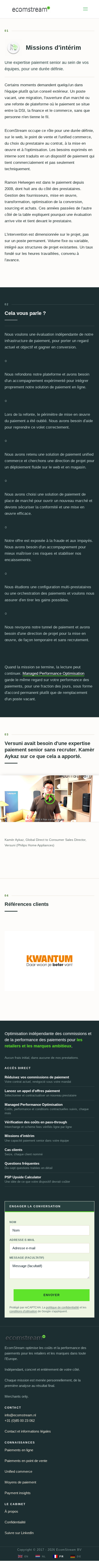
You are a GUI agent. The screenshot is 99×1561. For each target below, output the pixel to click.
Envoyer (51, 1295)
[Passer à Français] (58, 1556)
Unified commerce (18, 1471)
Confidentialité (15, 1522)
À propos (11, 1511)
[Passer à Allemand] (76, 1556)
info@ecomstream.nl (20, 1415)
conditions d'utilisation (23, 1311)
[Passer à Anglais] (23, 1556)
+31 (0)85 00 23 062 (20, 1420)
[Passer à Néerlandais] (41, 1556)
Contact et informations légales (28, 1431)
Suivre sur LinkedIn (19, 1533)
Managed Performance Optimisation (53, 673)
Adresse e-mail (22, 1240)
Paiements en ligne (19, 1450)
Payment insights (18, 1493)
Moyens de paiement (20, 1482)
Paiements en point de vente (26, 1461)
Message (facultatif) (26, 1257)
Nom (12, 1222)
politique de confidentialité (62, 1307)
